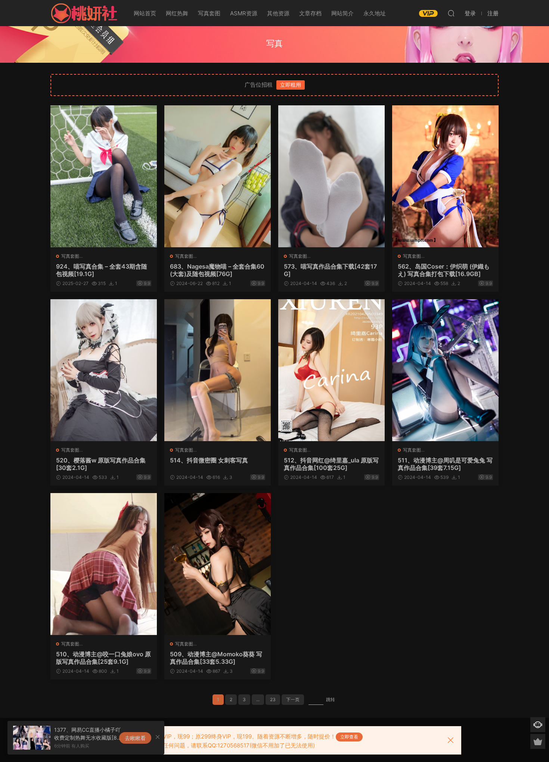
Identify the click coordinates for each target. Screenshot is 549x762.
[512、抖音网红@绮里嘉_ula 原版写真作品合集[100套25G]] (331, 370)
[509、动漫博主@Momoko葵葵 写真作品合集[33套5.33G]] (217, 564)
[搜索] (451, 13)
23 (273, 699)
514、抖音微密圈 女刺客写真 (209, 460)
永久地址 (374, 13)
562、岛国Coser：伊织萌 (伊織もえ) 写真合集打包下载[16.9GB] (444, 270)
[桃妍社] (84, 13)
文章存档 (310, 13)
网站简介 (342, 13)
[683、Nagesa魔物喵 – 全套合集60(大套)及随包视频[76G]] (217, 176)
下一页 (293, 699)
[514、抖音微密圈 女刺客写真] (217, 370)
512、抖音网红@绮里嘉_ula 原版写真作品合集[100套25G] (331, 463)
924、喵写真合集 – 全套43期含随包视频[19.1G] (101, 270)
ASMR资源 (243, 13)
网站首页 (145, 13)
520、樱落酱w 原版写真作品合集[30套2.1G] (101, 463)
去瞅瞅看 (135, 738)
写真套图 (209, 13)
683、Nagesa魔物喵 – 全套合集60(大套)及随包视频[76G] (217, 270)
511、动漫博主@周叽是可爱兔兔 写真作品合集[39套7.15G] (445, 463)
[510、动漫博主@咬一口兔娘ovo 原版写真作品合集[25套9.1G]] (103, 564)
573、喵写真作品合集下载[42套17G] (330, 270)
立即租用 (290, 84)
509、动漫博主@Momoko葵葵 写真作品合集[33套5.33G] (216, 657)
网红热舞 (177, 13)
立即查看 (349, 737)
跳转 (330, 699)
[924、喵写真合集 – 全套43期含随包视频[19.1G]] (103, 176)
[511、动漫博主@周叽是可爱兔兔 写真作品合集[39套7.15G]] (445, 370)
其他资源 (278, 13)
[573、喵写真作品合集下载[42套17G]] (331, 176)
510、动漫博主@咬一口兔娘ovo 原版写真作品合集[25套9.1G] (103, 657)
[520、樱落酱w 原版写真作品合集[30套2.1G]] (103, 370)
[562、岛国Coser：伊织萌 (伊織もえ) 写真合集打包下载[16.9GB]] (445, 176)
